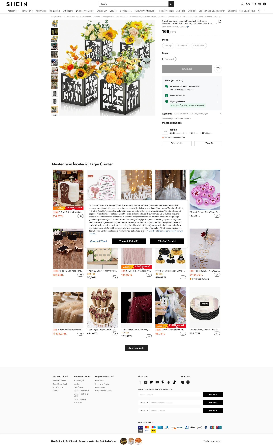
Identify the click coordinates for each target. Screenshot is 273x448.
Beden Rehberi (80, 399)
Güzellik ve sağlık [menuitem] (166, 11)
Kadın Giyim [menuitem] (41, 11)
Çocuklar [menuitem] (113, 11)
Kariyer (55, 391)
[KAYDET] (218, 69)
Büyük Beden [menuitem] (126, 11)
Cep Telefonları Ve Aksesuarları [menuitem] (212, 11)
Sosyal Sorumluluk (60, 384)
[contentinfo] (180, 429)
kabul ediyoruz (145, 422)
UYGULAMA (186, 377)
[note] (68, 208)
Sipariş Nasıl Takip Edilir (81, 395)
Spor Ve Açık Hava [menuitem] (247, 11)
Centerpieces (107, 17)
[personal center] (242, 4)
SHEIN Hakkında (59, 381)
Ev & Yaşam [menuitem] (68, 11)
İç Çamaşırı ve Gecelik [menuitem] (85, 11)
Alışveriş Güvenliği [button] (177, 102)
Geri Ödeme (78, 387)
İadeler (76, 384)
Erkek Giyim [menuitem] (102, 11)
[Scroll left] (261, 10)
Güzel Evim (60, 17)
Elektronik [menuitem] (232, 11)
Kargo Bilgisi (79, 381)
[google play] (188, 383)
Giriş (53, 17)
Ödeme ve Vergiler (102, 384)
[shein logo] (16, 4)
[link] (248, 4)
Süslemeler (95, 17)
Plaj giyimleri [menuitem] (54, 11)
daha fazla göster (136, 348)
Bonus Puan (100, 387)
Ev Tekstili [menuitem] (192, 11)
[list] (158, 382)
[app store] (183, 383)
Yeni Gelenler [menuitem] (27, 11)
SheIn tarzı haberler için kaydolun (155, 390)
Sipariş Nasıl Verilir (81, 391)
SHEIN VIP (78, 403)
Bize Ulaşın (99, 381)
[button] (259, 4)
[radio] (168, 45)
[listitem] (68, 197)
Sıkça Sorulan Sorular (103, 391)
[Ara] (171, 4)
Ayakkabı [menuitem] (180, 11)
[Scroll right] (265, 10)
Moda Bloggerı (58, 387)
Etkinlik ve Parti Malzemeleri (78, 17)
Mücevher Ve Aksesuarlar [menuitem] (145, 11)
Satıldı (187, 68)
